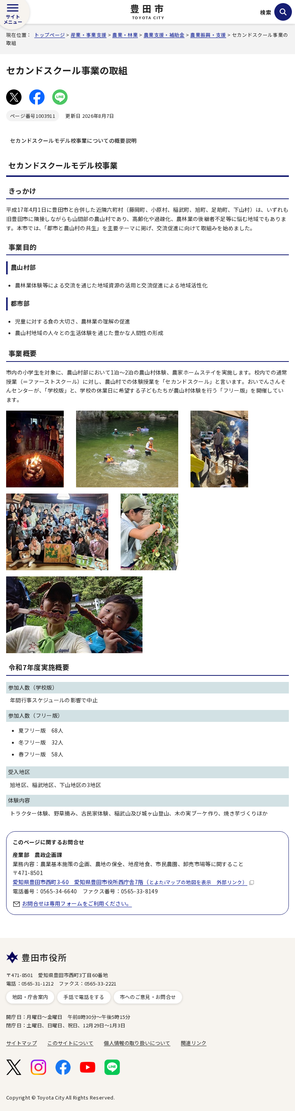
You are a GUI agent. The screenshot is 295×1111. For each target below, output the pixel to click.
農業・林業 (125, 34)
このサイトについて (70, 1043)
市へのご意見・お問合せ (148, 996)
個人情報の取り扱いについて (137, 1043)
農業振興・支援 (208, 34)
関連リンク (194, 1043)
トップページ (49, 34)
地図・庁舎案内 (30, 996)
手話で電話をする (83, 996)
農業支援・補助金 (164, 34)
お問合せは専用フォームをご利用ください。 (77, 903)
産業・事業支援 (88, 34)
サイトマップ (21, 1043)
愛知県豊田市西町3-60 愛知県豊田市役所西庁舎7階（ (130, 882)
